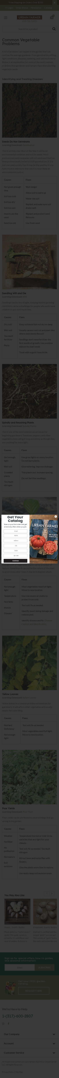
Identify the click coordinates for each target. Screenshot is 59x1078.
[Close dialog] (55, 516)
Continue (15, 561)
